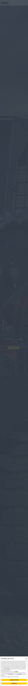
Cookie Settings (14, 680)
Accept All (14, 683)
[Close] (26, 658)
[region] (14, 671)
